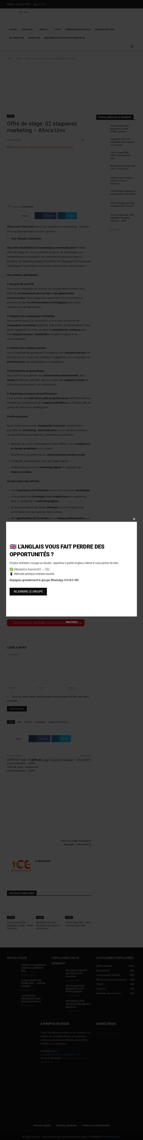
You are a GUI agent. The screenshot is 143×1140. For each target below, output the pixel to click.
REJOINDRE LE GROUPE (28, 591)
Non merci (71, 621)
